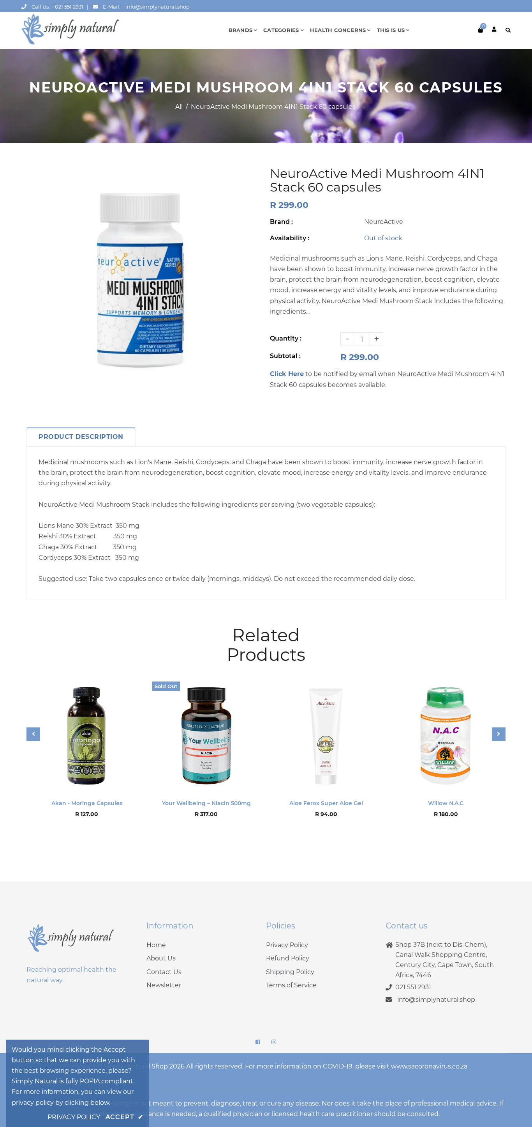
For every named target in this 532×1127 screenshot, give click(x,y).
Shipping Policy (290, 972)
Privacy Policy (287, 945)
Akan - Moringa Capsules (86, 803)
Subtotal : (285, 356)
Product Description (81, 436)
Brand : (281, 221)
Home (156, 945)
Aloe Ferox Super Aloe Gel (326, 803)
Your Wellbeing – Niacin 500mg (206, 803)
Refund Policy (287, 958)
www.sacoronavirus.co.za (429, 1066)
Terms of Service (291, 985)
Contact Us (163, 972)
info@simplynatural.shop (157, 7)
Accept (124, 1117)
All (179, 106)
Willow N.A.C (445, 803)
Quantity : (285, 338)
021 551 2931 (69, 7)
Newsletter (163, 985)
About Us (161, 958)
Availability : (289, 238)
